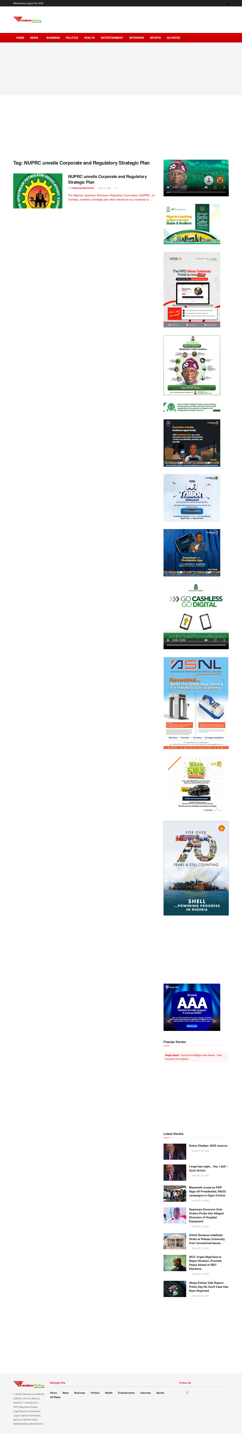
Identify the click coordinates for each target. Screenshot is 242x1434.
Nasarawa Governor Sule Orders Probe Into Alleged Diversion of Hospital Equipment (206, 1215)
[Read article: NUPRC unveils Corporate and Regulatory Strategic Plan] (37, 191)
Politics (72, 38)
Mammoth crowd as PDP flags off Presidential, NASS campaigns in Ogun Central (207, 1191)
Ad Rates (173, 38)
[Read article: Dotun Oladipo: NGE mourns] (175, 1152)
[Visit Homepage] (27, 19)
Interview (136, 38)
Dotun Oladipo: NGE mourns (208, 1145)
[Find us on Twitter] (227, 3)
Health (89, 38)
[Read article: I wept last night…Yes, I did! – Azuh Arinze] (175, 1172)
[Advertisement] (160, 19)
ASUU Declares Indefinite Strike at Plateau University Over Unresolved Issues (207, 1239)
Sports (155, 38)
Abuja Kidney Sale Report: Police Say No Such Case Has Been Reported (208, 1287)
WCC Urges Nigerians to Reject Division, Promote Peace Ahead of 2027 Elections (205, 1263)
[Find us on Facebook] (222, 3)
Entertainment (112, 38)
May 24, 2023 (104, 188)
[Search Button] (227, 37)
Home (20, 38)
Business (53, 38)
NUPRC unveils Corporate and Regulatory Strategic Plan (107, 179)
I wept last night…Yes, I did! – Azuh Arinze (208, 1168)
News (34, 38)
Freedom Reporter (82, 188)
